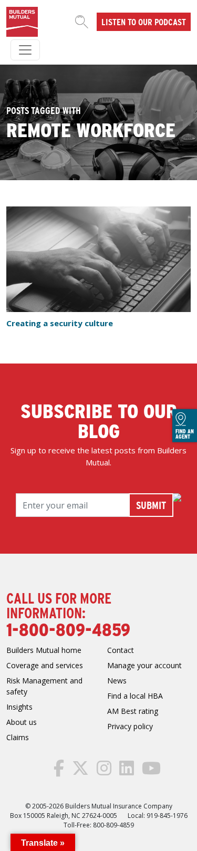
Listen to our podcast (143, 21)
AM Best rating (132, 711)
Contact (120, 650)
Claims (17, 737)
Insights (19, 707)
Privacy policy (130, 726)
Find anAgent (184, 433)
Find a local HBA (135, 696)
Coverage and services (44, 665)
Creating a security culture (59, 323)
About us (21, 722)
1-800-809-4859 (68, 629)
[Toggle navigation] (25, 49)
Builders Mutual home (43, 650)
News (117, 681)
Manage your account (144, 665)
